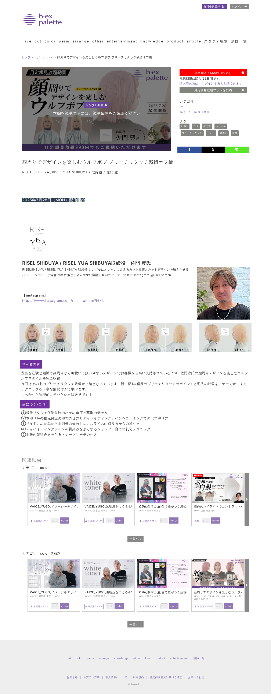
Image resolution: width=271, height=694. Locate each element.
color (50, 41)
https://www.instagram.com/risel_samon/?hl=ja (63, 300)
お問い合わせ (196, 677)
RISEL (184, 126)
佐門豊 (207, 126)
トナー (211, 133)
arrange (81, 41)
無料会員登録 (212, 6)
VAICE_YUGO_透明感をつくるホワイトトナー (108, 506)
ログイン (237, 6)
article (194, 41)
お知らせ (72, 677)
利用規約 (138, 677)
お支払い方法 (91, 677)
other (98, 41)
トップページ (30, 57)
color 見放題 (201, 111)
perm (64, 41)
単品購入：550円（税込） (213, 73)
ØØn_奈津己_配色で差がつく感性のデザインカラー (163, 506)
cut (38, 41)
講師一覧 (239, 41)
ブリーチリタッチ (192, 133)
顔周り (223, 133)
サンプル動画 (95, 105)
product (175, 41)
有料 (234, 133)
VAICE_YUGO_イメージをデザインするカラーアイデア (54, 506)
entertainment (122, 41)
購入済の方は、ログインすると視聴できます (211, 83)
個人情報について (116, 677)
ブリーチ (221, 126)
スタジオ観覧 (216, 41)
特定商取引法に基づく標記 (166, 677)
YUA (195, 126)
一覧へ (134, 538)
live (28, 41)
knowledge (152, 41)
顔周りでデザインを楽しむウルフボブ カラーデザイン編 (218, 592)
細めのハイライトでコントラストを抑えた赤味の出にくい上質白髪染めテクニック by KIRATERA (218, 506)
